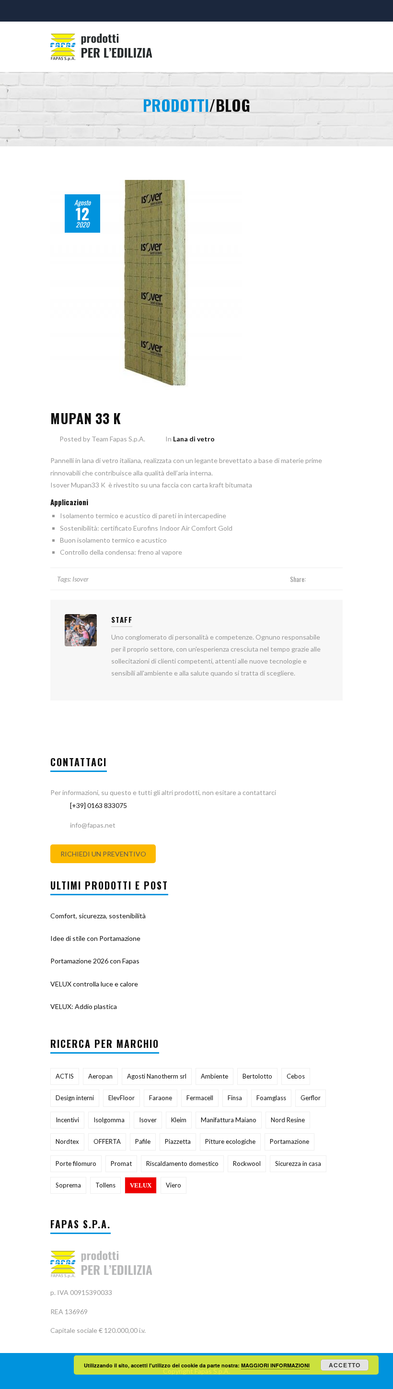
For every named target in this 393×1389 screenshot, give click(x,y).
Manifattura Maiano (228, 1120)
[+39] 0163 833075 (98, 805)
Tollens (105, 1185)
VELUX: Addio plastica (83, 1006)
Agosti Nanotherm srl (156, 1076)
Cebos (296, 1076)
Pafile (142, 1141)
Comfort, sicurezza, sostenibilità (98, 916)
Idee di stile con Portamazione (95, 938)
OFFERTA (107, 1141)
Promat (121, 1163)
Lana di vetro (194, 439)
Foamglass (271, 1098)
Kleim (178, 1120)
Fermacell (199, 1098)
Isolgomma (109, 1120)
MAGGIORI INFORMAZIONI (275, 1365)
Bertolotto (257, 1076)
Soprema (68, 1185)
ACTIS (65, 1076)
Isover (80, 579)
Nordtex (67, 1141)
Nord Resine (288, 1120)
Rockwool (247, 1163)
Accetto (344, 1365)
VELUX (140, 1185)
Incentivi (67, 1120)
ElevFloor (121, 1098)
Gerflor (311, 1098)
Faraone (160, 1098)
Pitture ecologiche (230, 1141)
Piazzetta (178, 1141)
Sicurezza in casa (298, 1163)
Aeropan (100, 1076)
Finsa (235, 1098)
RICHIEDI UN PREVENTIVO (103, 854)
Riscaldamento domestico (182, 1163)
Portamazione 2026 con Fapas (94, 961)
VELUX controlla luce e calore (94, 984)
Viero (173, 1185)
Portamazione (289, 1141)
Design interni (75, 1098)
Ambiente (214, 1076)
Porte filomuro (76, 1163)
